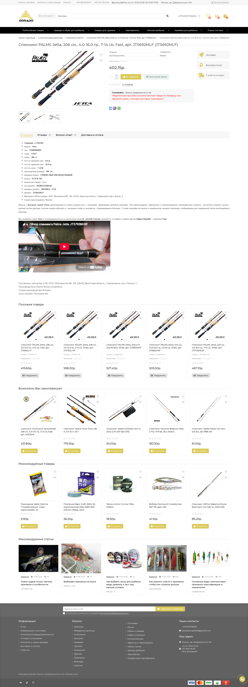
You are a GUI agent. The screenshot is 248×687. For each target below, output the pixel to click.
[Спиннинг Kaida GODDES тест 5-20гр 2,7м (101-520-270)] (124, 409)
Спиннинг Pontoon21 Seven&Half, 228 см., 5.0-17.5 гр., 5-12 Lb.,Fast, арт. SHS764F (38, 431)
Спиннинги (79, 634)
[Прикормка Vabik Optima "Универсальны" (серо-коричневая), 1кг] (38, 484)
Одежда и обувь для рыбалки (69, 30)
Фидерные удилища (84, 630)
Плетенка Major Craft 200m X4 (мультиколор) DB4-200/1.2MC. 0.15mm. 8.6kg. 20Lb (79, 507)
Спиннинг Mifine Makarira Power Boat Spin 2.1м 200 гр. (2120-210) (209, 505)
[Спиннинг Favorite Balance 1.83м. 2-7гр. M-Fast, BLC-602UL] (166, 409)
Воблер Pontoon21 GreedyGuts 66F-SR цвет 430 (165, 505)
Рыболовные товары (33, 30)
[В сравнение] (101, 60)
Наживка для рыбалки (186, 30)
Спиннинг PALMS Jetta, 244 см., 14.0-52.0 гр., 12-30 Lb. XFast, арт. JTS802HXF (165, 348)
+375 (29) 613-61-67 (83, 2)
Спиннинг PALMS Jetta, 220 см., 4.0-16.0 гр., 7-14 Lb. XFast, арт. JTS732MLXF (208, 348)
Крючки (78, 654)
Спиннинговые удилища (50, 38)
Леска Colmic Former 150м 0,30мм (120, 505)
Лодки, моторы (215, 30)
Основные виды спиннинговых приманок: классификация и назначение (209, 584)
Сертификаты (132, 30)
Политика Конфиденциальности (37, 634)
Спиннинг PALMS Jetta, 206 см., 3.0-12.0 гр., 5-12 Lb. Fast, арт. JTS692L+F (37, 348)
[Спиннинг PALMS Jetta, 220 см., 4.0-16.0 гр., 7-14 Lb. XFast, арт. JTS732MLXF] (209, 325)
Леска (130, 627)
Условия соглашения (31, 638)
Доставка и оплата (92, 134)
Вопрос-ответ (66, 134)
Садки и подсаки (136, 635)
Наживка (78, 642)
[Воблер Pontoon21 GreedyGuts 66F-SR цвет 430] (166, 484)
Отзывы (43, 134)
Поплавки (132, 623)
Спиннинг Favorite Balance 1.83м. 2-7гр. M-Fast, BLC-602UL (166, 430)
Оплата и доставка (27, 2)
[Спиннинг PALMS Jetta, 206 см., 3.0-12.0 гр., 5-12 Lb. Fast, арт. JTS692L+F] (38, 325)
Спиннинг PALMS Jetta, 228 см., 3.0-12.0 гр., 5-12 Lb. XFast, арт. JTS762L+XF (80, 348)
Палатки (78, 665)
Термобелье (133, 654)
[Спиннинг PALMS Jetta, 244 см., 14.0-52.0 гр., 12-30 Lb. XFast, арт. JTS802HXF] (166, 325)
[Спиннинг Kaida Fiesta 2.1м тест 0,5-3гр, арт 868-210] (209, 409)
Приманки (79, 658)
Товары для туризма (104, 30)
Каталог (77, 621)
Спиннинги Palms (75, 38)
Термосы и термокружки (140, 642)
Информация (27, 621)
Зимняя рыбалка (155, 30)
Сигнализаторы (135, 639)
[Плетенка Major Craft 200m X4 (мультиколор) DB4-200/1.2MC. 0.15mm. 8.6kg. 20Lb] (81, 484)
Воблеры (78, 661)
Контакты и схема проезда (48, 2)
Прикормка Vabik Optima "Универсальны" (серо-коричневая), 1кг (34, 507)
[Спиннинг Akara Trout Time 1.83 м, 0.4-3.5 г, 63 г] (81, 409)
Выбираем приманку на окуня (80, 581)
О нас (23, 627)
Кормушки (79, 650)
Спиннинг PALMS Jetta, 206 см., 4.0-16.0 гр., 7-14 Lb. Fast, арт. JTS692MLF (122, 38)
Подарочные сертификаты (141, 658)
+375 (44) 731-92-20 (101, 2)
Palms (163, 55)
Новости (66, 2)
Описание (27, 134)
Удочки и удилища (26, 38)
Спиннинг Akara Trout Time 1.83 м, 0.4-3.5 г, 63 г (80, 430)
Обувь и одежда (135, 631)
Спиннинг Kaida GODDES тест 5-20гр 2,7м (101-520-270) (123, 430)
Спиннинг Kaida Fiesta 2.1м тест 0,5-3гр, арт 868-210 (208, 430)
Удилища (78, 627)
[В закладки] (101, 54)
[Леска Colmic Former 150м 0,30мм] (124, 484)
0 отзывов (127, 84)
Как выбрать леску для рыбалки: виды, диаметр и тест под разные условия (123, 584)
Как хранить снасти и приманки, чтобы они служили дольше (166, 583)
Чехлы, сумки (134, 646)
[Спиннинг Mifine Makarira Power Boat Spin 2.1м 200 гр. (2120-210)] (209, 484)
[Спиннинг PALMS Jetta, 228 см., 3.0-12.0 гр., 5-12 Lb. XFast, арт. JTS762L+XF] (81, 325)
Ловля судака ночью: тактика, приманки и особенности (36, 583)
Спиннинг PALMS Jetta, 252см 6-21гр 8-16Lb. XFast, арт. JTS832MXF (123, 346)
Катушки (78, 638)
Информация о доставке (33, 630)
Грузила (78, 646)
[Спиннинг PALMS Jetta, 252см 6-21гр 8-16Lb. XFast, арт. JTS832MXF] (124, 325)
